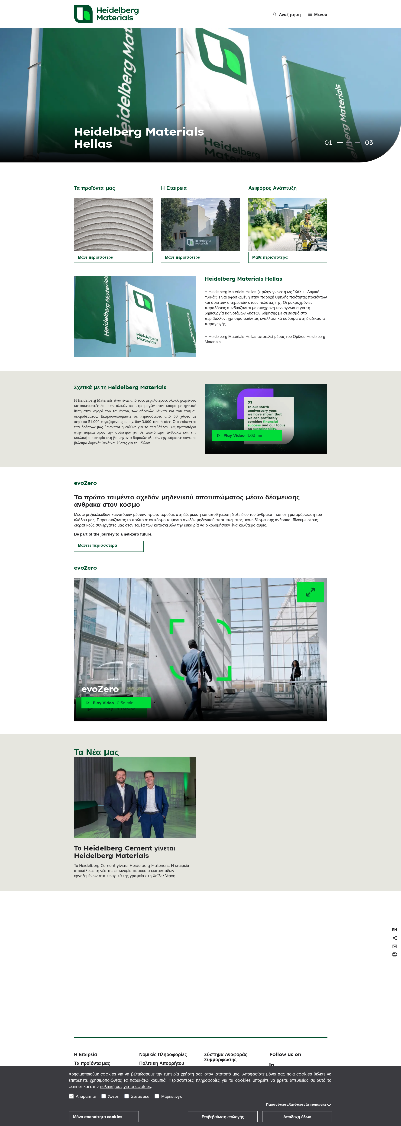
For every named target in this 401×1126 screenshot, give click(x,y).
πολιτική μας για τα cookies (125, 1086)
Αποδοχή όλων (297, 1116)
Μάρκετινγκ (171, 1096)
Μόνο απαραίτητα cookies (97, 1116)
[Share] (394, 938)
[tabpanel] (200, 95)
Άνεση (113, 1096)
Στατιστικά (140, 1096)
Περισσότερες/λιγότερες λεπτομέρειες (296, 1104)
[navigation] (394, 929)
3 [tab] (358, 142)
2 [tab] (349, 142)
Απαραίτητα (86, 1096)
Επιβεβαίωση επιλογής (223, 1116)
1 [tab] (340, 142)
